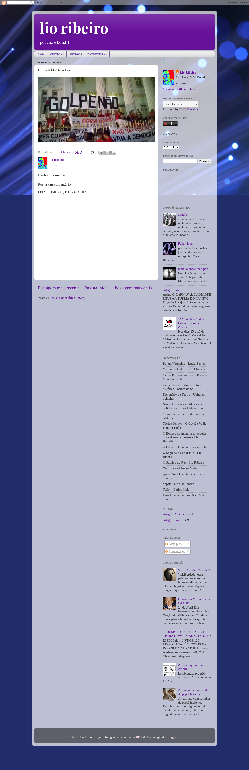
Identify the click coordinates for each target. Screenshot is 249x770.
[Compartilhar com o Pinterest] (114, 153)
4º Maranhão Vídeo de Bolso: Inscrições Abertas (193, 323)
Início (41, 54)
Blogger (171, 737)
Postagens (175, 544)
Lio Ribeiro (188, 72)
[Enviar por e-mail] (100, 153)
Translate (193, 109)
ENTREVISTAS (97, 54)
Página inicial (97, 287)
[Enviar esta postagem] (92, 152)
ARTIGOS (75, 54)
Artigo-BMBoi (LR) (176, 514)
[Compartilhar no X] (107, 153)
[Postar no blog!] (104, 153)
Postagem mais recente (59, 287)
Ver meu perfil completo (179, 89)
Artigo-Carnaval (173, 290)
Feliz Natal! (186, 243)
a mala (182, 214)
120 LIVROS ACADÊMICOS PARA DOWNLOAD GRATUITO (188, 634)
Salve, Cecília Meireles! (194, 570)
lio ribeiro (74, 27)
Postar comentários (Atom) (67, 298)
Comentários (176, 551)
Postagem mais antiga (135, 287)
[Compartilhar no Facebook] (110, 153)
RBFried (139, 737)
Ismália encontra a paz (193, 269)
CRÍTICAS (57, 54)
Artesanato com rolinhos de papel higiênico (194, 692)
